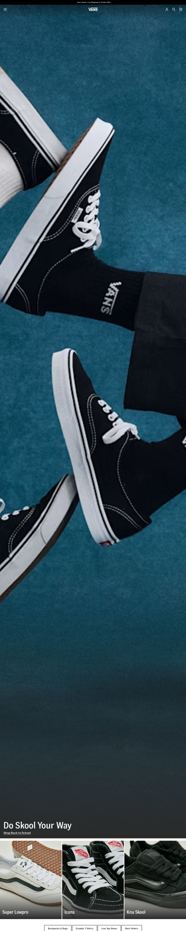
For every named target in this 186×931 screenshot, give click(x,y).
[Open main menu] (5, 9)
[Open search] (173, 9)
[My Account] (166, 9)
